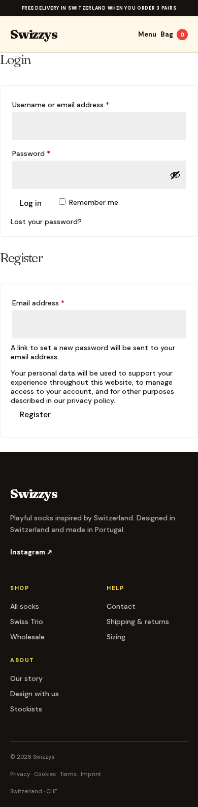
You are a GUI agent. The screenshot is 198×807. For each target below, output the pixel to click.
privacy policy (90, 400)
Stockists (26, 708)
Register (35, 415)
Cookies (45, 774)
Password (45, 153)
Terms (68, 774)
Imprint (91, 774)
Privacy (20, 774)
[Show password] (175, 174)
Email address (52, 302)
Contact (121, 606)
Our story (26, 678)
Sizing (116, 636)
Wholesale (27, 636)
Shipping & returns (138, 621)
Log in (31, 203)
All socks (24, 606)
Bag (172, 34)
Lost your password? (46, 221)
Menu (147, 34)
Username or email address (75, 104)
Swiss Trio (26, 621)
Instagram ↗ (31, 552)
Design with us (34, 693)
